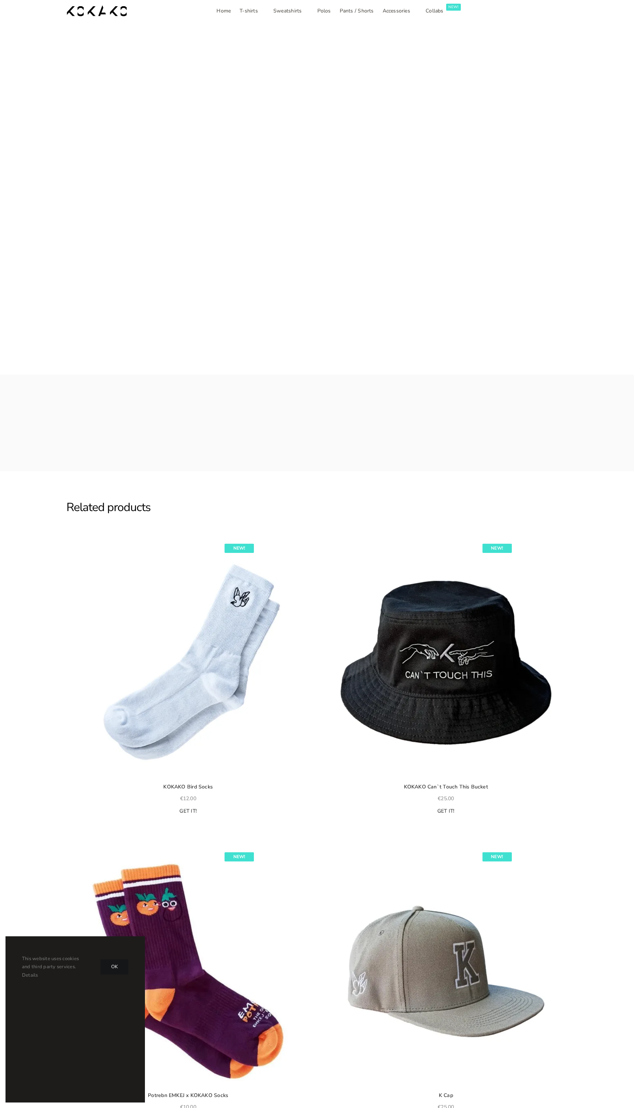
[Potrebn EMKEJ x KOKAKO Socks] (188, 966)
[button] (69, 541)
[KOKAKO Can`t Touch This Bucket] (446, 658)
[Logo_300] (96, 8)
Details (30, 975)
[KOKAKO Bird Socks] (188, 658)
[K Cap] (446, 966)
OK (114, 966)
